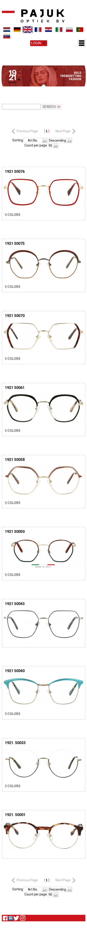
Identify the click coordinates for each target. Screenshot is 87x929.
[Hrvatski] (48, 29)
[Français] (38, 29)
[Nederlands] (6, 29)
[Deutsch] (17, 29)
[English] (27, 29)
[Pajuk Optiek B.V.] (33, 16)
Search (49, 107)
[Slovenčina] (6, 36)
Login (36, 43)
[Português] (79, 29)
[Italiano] (58, 29)
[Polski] (69, 29)
